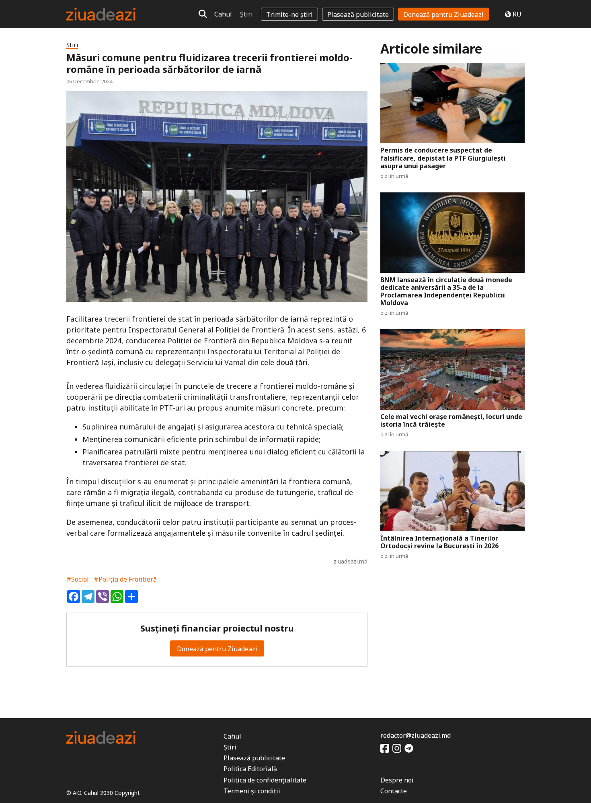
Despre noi (397, 780)
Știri (246, 14)
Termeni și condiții (252, 790)
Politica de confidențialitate (265, 780)
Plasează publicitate (358, 14)
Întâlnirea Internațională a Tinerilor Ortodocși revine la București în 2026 (439, 542)
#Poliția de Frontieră (125, 579)
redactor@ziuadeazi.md (415, 735)
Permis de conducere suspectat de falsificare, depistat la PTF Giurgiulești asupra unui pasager (443, 158)
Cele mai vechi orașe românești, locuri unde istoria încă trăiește (451, 420)
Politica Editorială (250, 768)
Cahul (223, 14)
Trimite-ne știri (289, 14)
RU (517, 14)
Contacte (393, 790)
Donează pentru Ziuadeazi (443, 14)
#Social (77, 579)
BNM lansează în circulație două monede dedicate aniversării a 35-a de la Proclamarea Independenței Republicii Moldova (446, 291)
